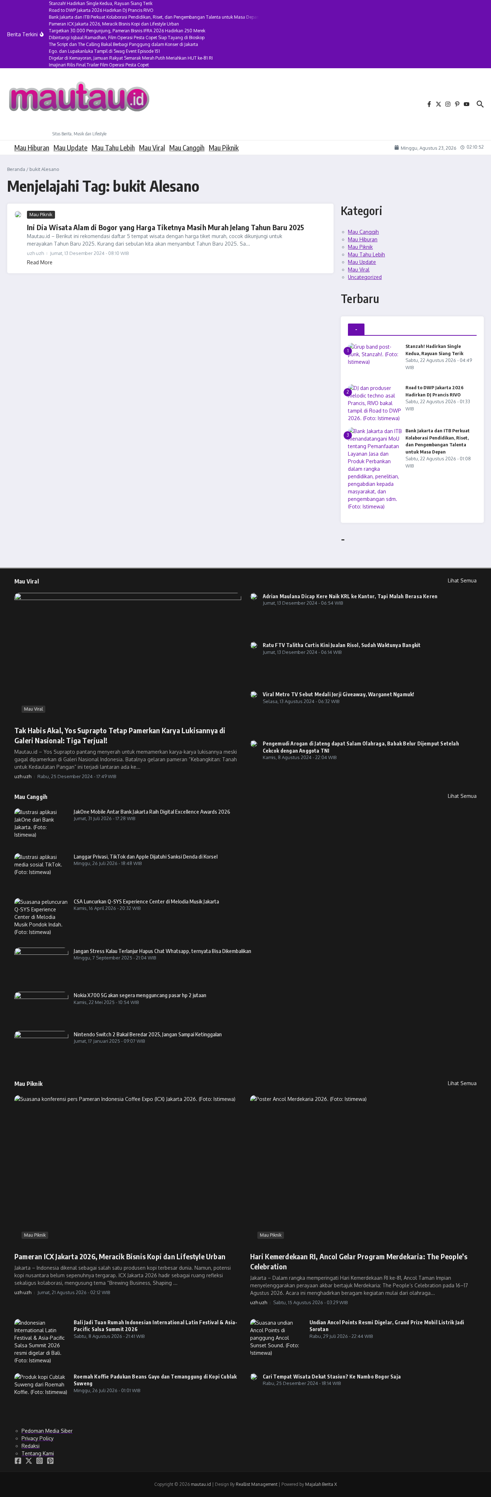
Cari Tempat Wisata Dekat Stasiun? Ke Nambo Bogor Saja (332, 1376)
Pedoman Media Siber (47, 1431)
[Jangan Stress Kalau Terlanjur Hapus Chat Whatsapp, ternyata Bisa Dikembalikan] (41, 965)
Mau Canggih (187, 147)
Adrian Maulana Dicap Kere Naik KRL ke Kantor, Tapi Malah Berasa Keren (350, 596)
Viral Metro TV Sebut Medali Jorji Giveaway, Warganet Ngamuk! (338, 694)
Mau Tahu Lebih (113, 147)
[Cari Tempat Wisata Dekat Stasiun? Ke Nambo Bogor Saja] (253, 1376)
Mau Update (70, 147)
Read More (39, 262)
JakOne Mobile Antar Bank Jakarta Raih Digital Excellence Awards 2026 (152, 811)
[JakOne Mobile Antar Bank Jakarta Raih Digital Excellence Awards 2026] (41, 826)
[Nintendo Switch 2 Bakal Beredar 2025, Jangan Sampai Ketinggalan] (41, 1045)
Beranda (16, 169)
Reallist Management (256, 1484)
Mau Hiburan (31, 147)
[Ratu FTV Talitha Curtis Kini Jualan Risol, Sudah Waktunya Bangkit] (253, 645)
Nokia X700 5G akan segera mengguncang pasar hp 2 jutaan (140, 995)
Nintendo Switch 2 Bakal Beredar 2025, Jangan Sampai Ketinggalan (148, 1034)
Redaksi (31, 1446)
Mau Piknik (224, 147)
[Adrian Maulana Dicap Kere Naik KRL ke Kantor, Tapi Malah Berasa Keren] (253, 596)
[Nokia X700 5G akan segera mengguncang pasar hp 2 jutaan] (41, 1007)
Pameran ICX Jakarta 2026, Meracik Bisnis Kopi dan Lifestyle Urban (119, 1256)
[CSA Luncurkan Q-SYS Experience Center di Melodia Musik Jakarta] (41, 918)
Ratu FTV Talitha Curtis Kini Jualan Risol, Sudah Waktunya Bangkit (342, 645)
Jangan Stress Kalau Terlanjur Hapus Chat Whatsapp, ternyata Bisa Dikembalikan (162, 951)
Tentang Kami (38, 1453)
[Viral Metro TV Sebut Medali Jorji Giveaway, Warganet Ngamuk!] (253, 694)
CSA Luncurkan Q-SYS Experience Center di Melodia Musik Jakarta (146, 901)
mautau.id (201, 1484)
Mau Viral (152, 147)
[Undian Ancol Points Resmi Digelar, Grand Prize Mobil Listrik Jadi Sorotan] (277, 1338)
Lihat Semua (462, 580)
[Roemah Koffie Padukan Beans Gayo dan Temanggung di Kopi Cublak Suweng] (41, 1391)
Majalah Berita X (321, 1484)
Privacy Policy (38, 1438)
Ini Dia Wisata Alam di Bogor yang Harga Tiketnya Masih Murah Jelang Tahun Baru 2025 (165, 227)
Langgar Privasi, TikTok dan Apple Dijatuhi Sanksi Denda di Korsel (145, 856)
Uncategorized (365, 277)
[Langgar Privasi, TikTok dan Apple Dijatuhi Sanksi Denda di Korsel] (41, 871)
